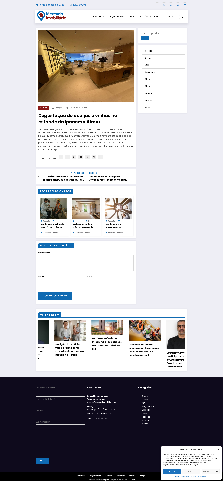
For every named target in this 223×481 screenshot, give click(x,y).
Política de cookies (182, 477)
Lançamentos (115, 16)
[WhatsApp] (94, 157)
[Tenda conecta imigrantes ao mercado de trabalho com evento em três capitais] (118, 208)
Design (169, 16)
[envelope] (80, 157)
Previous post (77, 173)
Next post (93, 173)
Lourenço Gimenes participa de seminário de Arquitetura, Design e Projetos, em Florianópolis (128, 359)
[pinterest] (87, 157)
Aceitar (172, 471)
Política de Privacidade (198, 477)
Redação (58, 108)
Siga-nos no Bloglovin (97, 430)
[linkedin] (74, 157)
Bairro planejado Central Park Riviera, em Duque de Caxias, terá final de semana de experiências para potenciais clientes (63, 178)
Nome (41, 276)
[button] (218, 449)
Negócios (145, 16)
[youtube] (185, 4)
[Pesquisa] (181, 16)
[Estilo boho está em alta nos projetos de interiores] (86, 208)
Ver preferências (210, 471)
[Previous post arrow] (39, 177)
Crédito (131, 16)
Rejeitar (191, 471)
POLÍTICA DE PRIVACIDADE (99, 426)
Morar (157, 16)
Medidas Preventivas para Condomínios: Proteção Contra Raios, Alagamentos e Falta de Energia (107, 178)
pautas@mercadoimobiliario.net (102, 414)
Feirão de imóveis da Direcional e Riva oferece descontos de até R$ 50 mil (54, 344)
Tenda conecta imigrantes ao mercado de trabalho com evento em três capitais (116, 225)
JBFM (147, 65)
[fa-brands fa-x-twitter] (164, 4)
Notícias (43, 108)
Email (89, 276)
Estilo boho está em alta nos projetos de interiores (83, 225)
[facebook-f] (157, 4)
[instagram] (178, 4)
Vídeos (148, 107)
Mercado (98, 16)
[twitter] (67, 157)
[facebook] (61, 157)
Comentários (44, 252)
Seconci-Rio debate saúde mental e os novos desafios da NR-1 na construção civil (91, 350)
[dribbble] (171, 4)
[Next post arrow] (133, 177)
